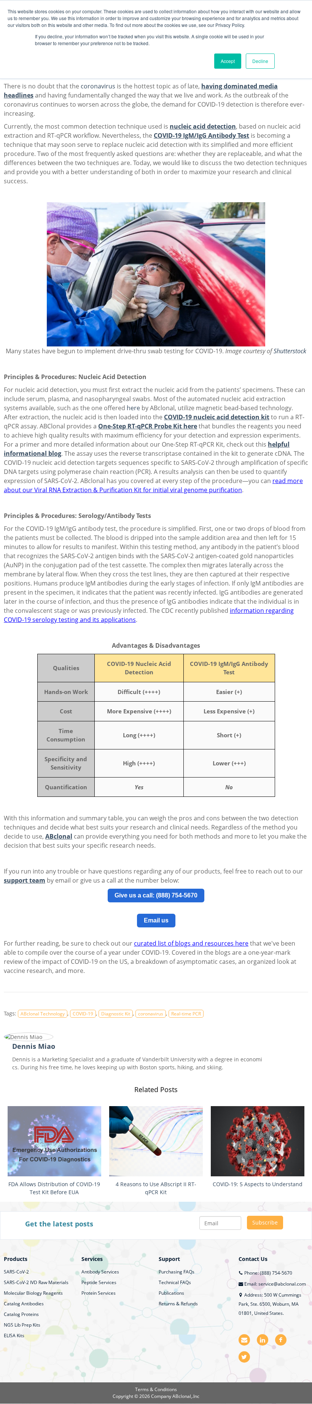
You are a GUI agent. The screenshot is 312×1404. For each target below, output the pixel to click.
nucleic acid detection (203, 126)
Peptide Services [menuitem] (98, 1282)
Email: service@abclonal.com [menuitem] (274, 1284)
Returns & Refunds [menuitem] (178, 1303)
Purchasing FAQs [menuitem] (176, 1272)
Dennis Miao (33, 1046)
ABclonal (58, 836)
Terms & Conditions (156, 1389)
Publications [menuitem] (171, 1293)
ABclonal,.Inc (185, 1396)
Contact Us (253, 1258)
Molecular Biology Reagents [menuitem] (33, 1293)
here (133, 408)
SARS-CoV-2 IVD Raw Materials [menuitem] (36, 1282)
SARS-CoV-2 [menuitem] (16, 1272)
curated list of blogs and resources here (191, 943)
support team (24, 880)
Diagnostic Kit (115, 1014)
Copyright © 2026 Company (142, 1396)
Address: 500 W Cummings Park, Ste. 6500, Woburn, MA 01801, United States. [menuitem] (270, 1304)
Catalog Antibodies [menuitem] (24, 1303)
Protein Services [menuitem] (98, 1293)
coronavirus (98, 86)
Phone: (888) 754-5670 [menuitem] (267, 1273)
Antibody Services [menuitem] (100, 1272)
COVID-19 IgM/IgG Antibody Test (201, 135)
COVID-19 (83, 1014)
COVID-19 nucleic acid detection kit (216, 417)
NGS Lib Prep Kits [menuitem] (22, 1325)
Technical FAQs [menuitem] (175, 1282)
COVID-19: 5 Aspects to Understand (257, 1184)
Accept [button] (228, 61)
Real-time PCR (186, 1014)
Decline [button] (260, 61)
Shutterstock (290, 351)
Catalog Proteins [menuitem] (21, 1314)
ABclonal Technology (43, 1014)
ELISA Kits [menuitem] (14, 1335)
